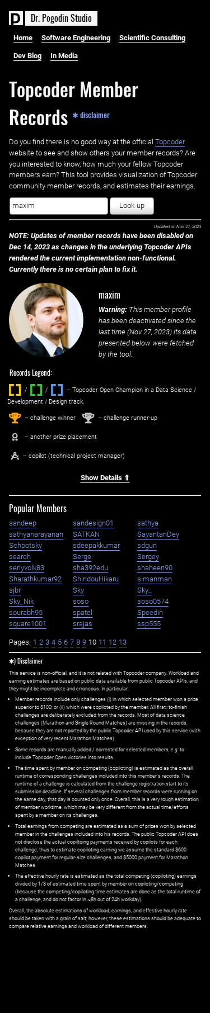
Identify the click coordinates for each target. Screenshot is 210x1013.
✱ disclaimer (91, 114)
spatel (82, 612)
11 (102, 642)
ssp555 (149, 623)
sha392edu (90, 568)
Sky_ (144, 590)
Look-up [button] (131, 205)
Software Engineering (75, 38)
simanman (154, 579)
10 (92, 642)
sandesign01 (93, 523)
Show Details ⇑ (105, 478)
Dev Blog (27, 55)
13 (123, 642)
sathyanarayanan (36, 534)
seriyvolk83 (26, 568)
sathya (147, 523)
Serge (82, 556)
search (20, 556)
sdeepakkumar (96, 545)
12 (112, 642)
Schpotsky (25, 545)
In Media (64, 55)
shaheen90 (154, 568)
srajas (82, 623)
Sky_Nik (21, 601)
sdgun (147, 545)
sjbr (15, 590)
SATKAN (86, 534)
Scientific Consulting (152, 38)
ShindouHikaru (96, 579)
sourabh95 (26, 612)
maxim (109, 294)
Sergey (148, 556)
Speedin (150, 612)
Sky (78, 590)
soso (80, 601)
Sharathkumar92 (35, 579)
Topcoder (170, 142)
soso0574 (153, 601)
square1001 (27, 623)
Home (22, 38)
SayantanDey (158, 534)
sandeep (22, 523)
